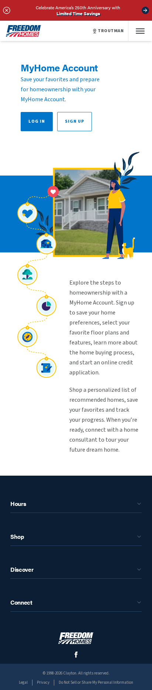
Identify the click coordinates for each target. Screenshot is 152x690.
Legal (23, 682)
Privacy (43, 682)
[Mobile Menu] (140, 31)
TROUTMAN (111, 31)
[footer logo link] (76, 638)
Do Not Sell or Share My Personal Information (96, 682)
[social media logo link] (76, 655)
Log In (36, 121)
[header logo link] (23, 31)
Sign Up (74, 121)
